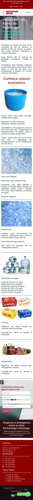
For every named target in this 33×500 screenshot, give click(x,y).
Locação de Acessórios (13, 481)
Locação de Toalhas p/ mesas (15, 479)
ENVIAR (6, 411)
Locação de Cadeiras (13, 477)
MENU (28, 12)
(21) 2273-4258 (9, 460)
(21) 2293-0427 (9, 462)
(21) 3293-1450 (17, 3)
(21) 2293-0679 (9, 464)
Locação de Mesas (12, 475)
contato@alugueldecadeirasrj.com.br (17, 1)
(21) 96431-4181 (17, 6)
